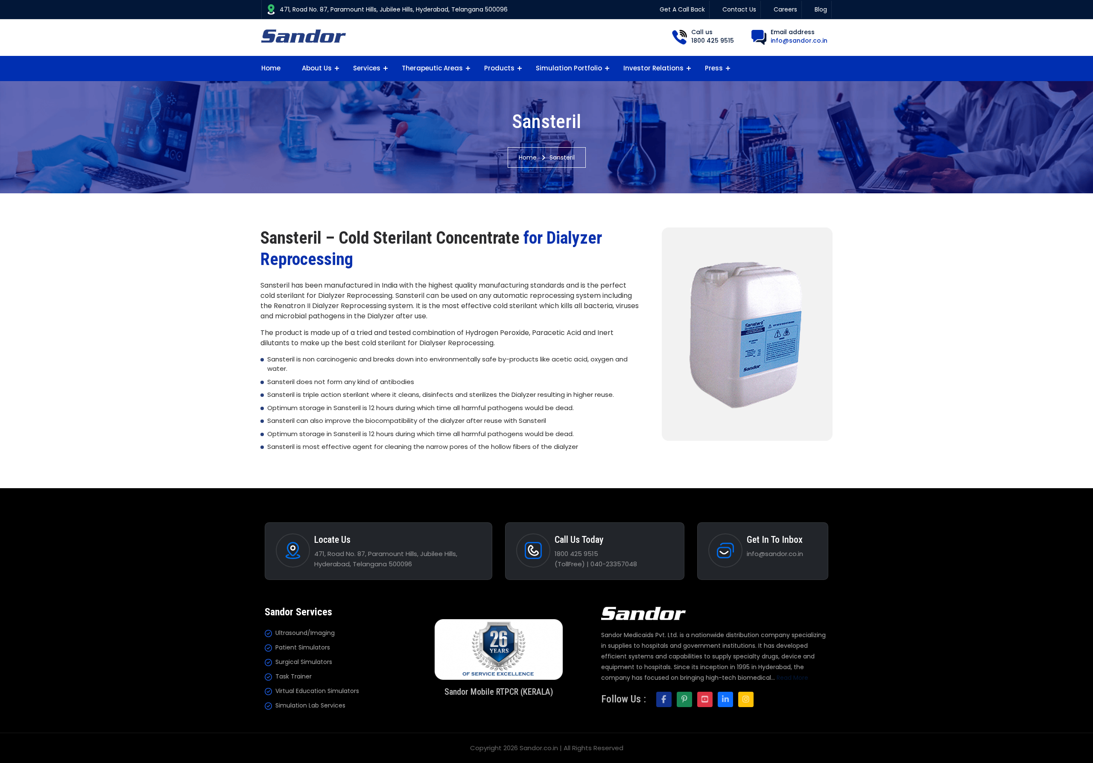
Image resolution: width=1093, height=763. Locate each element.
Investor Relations (653, 68)
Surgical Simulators (303, 662)
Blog (821, 9)
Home (271, 68)
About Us (317, 68)
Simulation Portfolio (569, 68)
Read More (792, 677)
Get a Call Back (682, 9)
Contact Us (739, 9)
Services (366, 68)
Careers (785, 9)
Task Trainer (293, 676)
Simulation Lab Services (310, 705)
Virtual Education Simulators (317, 691)
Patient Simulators (302, 647)
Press (714, 68)
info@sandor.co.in (799, 40)
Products (499, 68)
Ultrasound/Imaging (305, 633)
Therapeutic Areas (432, 68)
